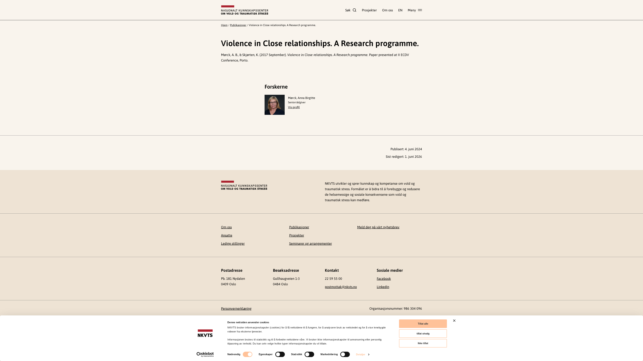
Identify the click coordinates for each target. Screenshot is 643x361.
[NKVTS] (244, 10)
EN (400, 10)
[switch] (280, 354)
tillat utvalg (423, 333)
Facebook (384, 278)
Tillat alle (423, 323)
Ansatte (226, 235)
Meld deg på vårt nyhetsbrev (378, 227)
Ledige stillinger (233, 243)
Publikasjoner (238, 25)
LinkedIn (383, 287)
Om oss (387, 10)
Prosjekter (369, 10)
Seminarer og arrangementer (310, 243)
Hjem (224, 25)
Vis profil (294, 107)
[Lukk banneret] (454, 320)
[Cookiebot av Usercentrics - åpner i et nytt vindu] (205, 354)
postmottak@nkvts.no (341, 287)
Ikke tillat (423, 343)
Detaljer (360, 354)
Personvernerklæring (236, 308)
